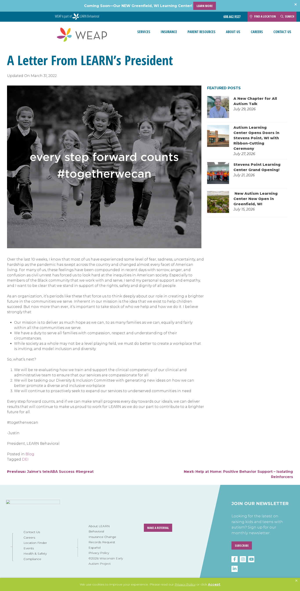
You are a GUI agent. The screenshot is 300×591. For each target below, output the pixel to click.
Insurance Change (102, 537)
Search (289, 16)
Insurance (169, 31)
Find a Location (265, 16)
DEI (25, 459)
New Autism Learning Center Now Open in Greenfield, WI (255, 198)
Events (28, 548)
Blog (29, 454)
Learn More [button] (205, 6)
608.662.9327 (231, 16)
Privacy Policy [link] (185, 584)
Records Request (102, 542)
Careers (257, 31)
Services (143, 31)
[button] (296, 581)
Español (95, 547)
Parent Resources (201, 31)
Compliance (32, 559)
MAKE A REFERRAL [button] (158, 528)
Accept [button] (214, 584)
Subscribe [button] (242, 545)
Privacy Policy (99, 553)
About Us (233, 31)
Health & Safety (35, 553)
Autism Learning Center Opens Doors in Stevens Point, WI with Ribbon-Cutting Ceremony (256, 138)
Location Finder (35, 543)
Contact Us (282, 31)
